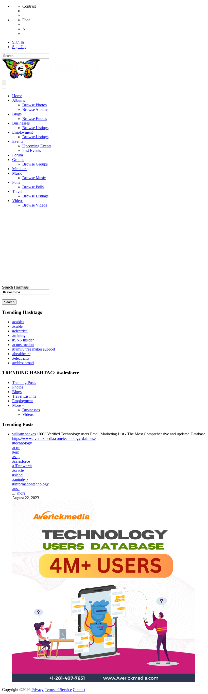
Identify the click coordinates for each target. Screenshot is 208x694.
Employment (22, 401)
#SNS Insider (23, 340)
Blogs (17, 392)
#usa (16, 488)
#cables (18, 322)
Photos (17, 387)
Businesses (31, 410)
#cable (17, 326)
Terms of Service (58, 689)
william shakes (24, 434)
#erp (15, 452)
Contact (79, 689)
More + (18, 405)
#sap (16, 457)
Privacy (37, 689)
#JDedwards (22, 466)
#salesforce (21, 461)
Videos (27, 414)
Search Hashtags (15, 287)
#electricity (21, 358)
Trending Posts (24, 382)
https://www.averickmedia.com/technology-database (54, 438)
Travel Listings (24, 396)
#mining (18, 335)
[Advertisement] (104, 247)
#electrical (20, 331)
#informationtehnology (30, 484)
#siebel (17, 475)
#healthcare (21, 354)
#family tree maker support (33, 349)
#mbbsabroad (23, 363)
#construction (23, 344)
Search (9, 302)
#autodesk (20, 479)
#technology (22, 443)
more (21, 493)
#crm (16, 447)
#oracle (18, 470)
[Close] (4, 88)
